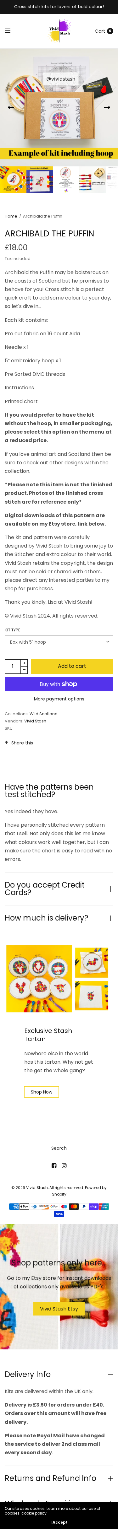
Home (11, 216)
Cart (100, 31)
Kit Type (12, 630)
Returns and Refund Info (50, 1478)
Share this (22, 743)
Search (59, 1148)
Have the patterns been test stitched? (49, 790)
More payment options (59, 699)
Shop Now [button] (41, 1092)
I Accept (59, 1522)
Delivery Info (28, 1374)
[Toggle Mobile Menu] (12, 31)
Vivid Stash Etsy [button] (59, 1308)
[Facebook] (54, 1166)
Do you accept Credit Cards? (45, 888)
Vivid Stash (35, 721)
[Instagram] (64, 1166)
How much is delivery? (46, 918)
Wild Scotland (44, 714)
